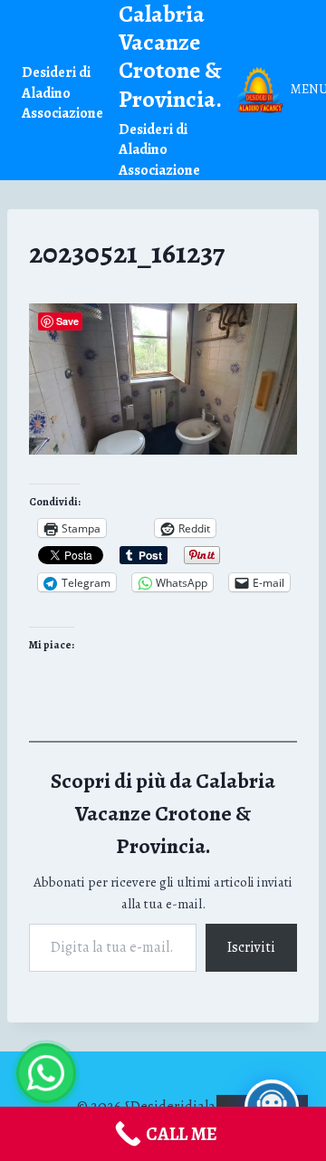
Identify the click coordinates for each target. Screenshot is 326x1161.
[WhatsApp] (46, 1073)
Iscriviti (251, 947)
